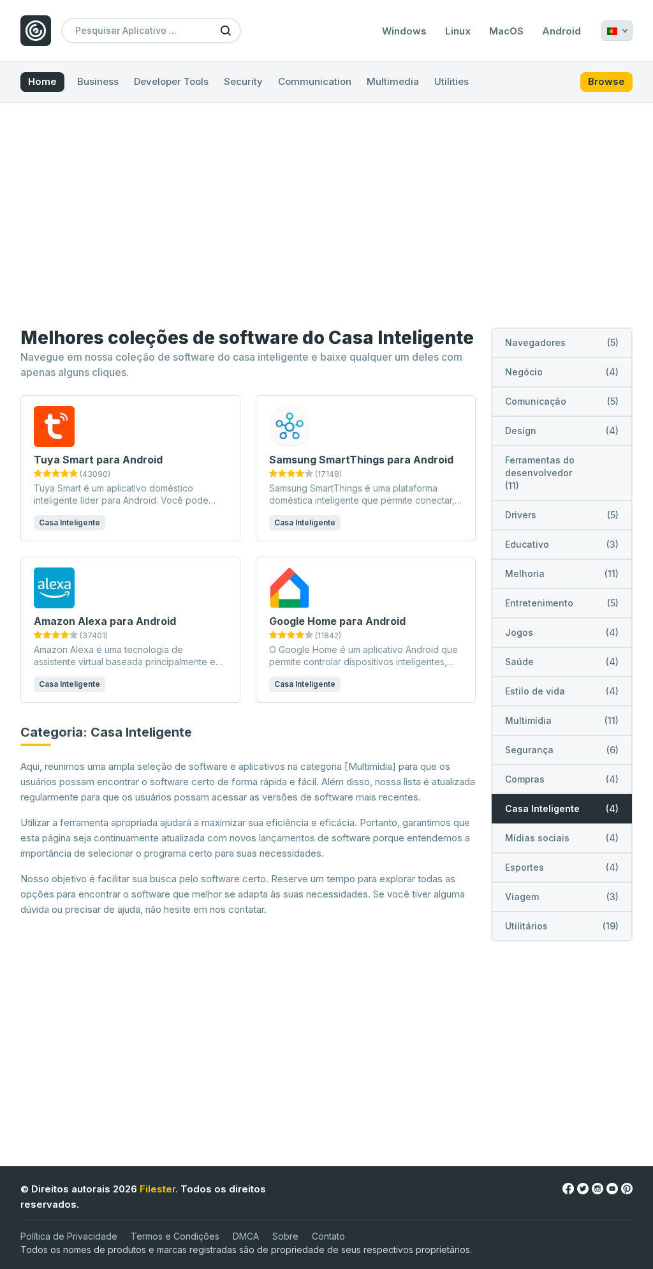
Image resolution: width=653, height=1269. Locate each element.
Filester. (159, 1189)
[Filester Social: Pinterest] (627, 1188)
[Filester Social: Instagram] (597, 1188)
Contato (328, 1236)
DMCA (246, 1236)
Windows (404, 31)
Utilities (451, 81)
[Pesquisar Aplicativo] (225, 30)
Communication (314, 81)
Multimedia (393, 81)
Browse (606, 81)
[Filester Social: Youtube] (612, 1188)
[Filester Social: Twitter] (583, 1188)
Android (561, 31)
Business (98, 81)
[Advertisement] (326, 217)
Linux (458, 31)
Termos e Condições (175, 1236)
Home (42, 81)
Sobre (285, 1236)
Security (243, 81)
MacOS (506, 31)
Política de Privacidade (68, 1236)
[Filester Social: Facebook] (568, 1188)
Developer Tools (171, 81)
